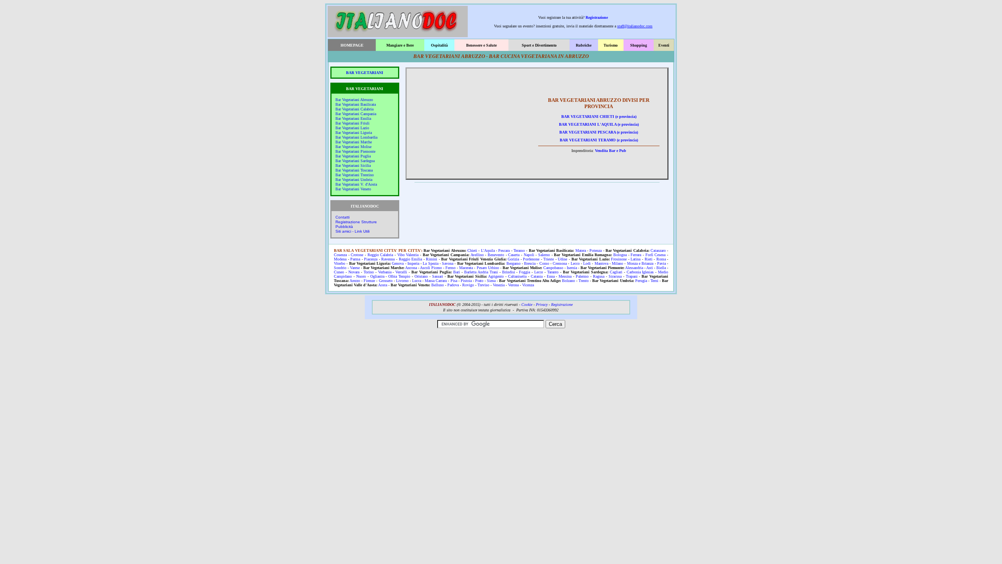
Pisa (454, 280)
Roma (661, 259)
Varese (355, 268)
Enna (551, 276)
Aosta (382, 285)
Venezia (499, 285)
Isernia (572, 268)
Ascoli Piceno (431, 268)
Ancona (411, 268)
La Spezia (430, 263)
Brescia (529, 263)
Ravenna (388, 259)
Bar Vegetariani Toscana (354, 170)
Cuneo (339, 272)
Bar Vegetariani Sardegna (355, 161)
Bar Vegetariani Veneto (353, 189)
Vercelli (401, 272)
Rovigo (468, 285)
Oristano (421, 276)
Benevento (496, 255)
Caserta (513, 255)
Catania (536, 276)
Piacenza (370, 259)
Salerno (544, 255)
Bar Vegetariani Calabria (354, 109)
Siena (491, 280)
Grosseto (386, 280)
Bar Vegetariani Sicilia (353, 165)
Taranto (553, 272)
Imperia (413, 263)
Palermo (582, 276)
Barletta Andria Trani (481, 272)
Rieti (648, 259)
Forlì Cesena (655, 255)
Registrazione (597, 17)
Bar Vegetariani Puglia (353, 156)
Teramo (519, 250)
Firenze (369, 280)
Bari (456, 272)
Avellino (477, 255)
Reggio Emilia (410, 259)
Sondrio (340, 268)
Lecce (538, 272)
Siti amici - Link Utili (352, 231)
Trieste (548, 259)
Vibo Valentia (408, 255)
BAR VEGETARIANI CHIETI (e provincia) (598, 116)
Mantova (601, 263)
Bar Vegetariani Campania (355, 114)
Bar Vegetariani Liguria (353, 132)
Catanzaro (658, 250)
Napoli (529, 255)
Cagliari (616, 272)
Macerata (466, 268)
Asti (649, 268)
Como (544, 263)
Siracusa (615, 276)
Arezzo (355, 280)
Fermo (450, 268)
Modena (340, 259)
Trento (583, 280)
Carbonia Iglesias (640, 272)
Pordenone (531, 259)
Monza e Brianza (640, 263)
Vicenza (528, 285)
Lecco (575, 263)
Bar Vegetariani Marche (353, 142)
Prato (479, 280)
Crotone (357, 255)
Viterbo (339, 263)
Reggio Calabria (380, 255)
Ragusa (598, 276)
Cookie (526, 304)
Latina (635, 259)
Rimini (431, 259)
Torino (369, 272)
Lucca (416, 280)
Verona (513, 285)
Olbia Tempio (399, 276)
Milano (617, 263)
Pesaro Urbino (488, 268)
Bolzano (568, 280)
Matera (580, 250)
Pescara (504, 250)
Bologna (620, 255)
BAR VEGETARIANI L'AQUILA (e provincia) (599, 124)
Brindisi (508, 272)
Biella (661, 268)
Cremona (560, 263)
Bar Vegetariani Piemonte (355, 151)
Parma (355, 259)
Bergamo (513, 263)
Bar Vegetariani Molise (353, 147)
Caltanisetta (517, 276)
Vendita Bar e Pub (610, 150)
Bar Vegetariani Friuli (352, 123)
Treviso (483, 285)
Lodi (587, 263)
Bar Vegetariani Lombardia (356, 137)
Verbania (384, 272)
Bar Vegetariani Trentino (354, 175)
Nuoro (361, 276)
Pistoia (466, 280)
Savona (447, 263)
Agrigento (496, 276)
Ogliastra (377, 276)
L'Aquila (488, 250)
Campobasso (553, 268)
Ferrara (636, 255)
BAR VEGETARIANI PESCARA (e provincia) (598, 132)
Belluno (437, 285)
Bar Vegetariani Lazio (352, 128)
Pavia (661, 263)
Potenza (595, 250)
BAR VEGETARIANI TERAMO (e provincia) (599, 140)
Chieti (472, 250)
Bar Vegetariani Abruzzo (354, 100)
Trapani (632, 276)
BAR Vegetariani (364, 72)
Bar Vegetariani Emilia (353, 118)
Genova (398, 263)
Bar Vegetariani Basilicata (355, 104)
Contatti (342, 217)
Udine (562, 259)
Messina (565, 276)
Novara (353, 272)
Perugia (641, 280)
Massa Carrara (436, 280)
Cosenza (340, 255)
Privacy (542, 304)
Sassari (437, 276)
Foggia (524, 272)
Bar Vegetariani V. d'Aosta (356, 184)
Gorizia (513, 259)
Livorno (402, 280)
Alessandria (634, 268)
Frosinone (619, 259)
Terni (654, 280)
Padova (453, 285)
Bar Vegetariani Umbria (353, 179)
